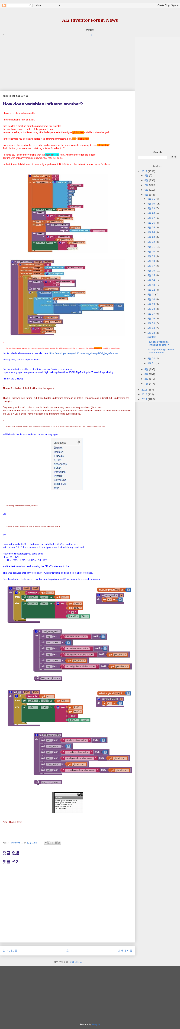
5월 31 (151, 198)
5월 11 (151, 294)
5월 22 (151, 241)
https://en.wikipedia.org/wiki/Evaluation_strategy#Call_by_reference (83, 353)
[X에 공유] (52, 843)
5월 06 (151, 318)
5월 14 (151, 280)
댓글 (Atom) (75, 962)
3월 (146, 374)
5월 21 (151, 246)
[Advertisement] (67, 61)
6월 (146, 189)
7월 (146, 185)
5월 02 (151, 358)
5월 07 (151, 313)
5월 (146, 194)
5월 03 (151, 332)
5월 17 (151, 265)
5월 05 (151, 323)
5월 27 (151, 218)
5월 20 (151, 251)
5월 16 (151, 270)
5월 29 (151, 208)
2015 (145, 394)
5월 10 (151, 299)
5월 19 (151, 256)
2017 (145, 171)
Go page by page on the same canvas (160, 351)
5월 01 (151, 363)
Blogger (96, 1024)
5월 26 (151, 222)
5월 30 (151, 203)
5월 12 (151, 289)
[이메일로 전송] (46, 843)
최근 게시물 (10, 950)
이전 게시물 (124, 950)
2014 (145, 399)
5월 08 (151, 308)
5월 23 (151, 237)
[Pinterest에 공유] (59, 843)
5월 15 (151, 275)
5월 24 (151, 232)
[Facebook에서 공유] (56, 843)
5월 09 (151, 304)
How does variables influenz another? (158, 343)
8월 (146, 180)
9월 (146, 175)
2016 (145, 389)
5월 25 (151, 227)
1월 (146, 383)
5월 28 (151, 213)
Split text (151, 336)
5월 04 (151, 328)
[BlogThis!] (49, 843)
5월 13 (151, 285)
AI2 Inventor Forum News (90, 20)
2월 (146, 378)
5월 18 (151, 261)
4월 (146, 369)
